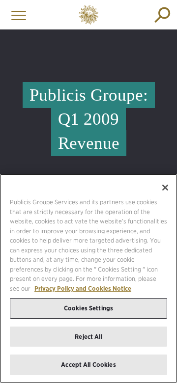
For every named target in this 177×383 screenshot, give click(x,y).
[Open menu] (16, 14)
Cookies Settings (88, 308)
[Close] (165, 187)
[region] (88, 278)
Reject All (88, 336)
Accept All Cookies (88, 364)
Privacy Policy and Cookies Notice (82, 288)
